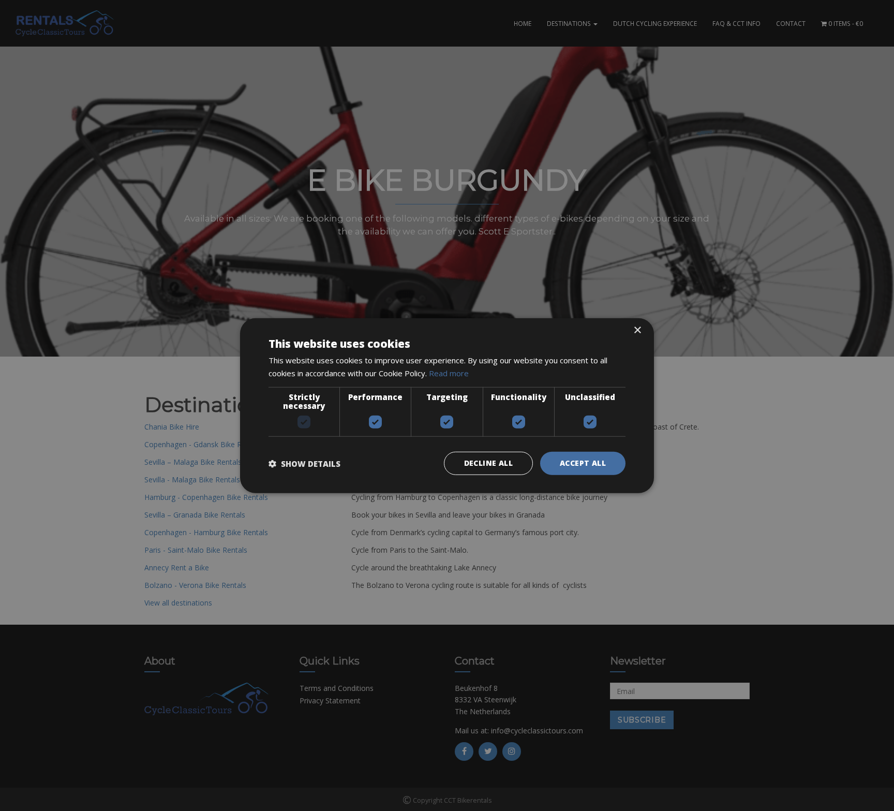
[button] (304, 463)
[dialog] (447, 405)
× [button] (637, 330)
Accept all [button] (583, 463)
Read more (449, 372)
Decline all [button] (488, 463)
